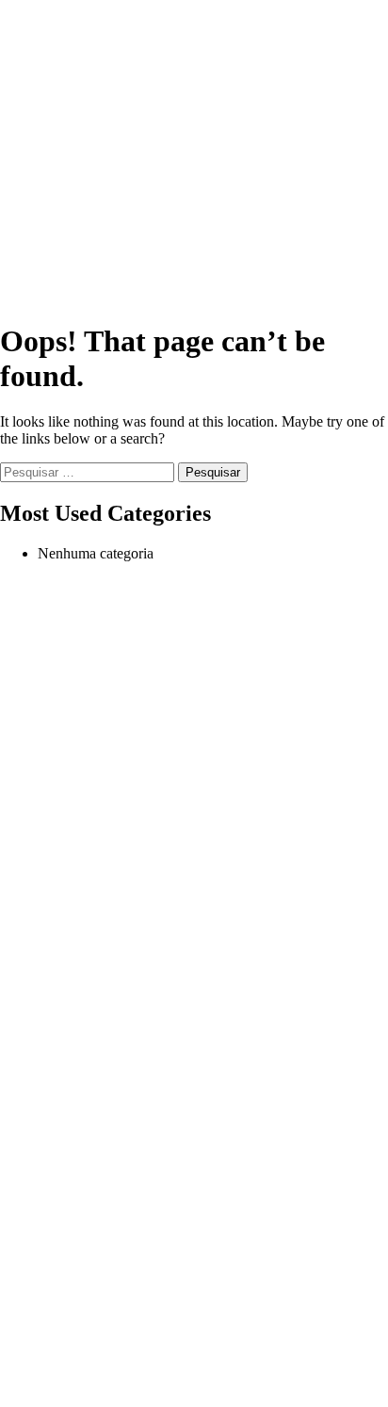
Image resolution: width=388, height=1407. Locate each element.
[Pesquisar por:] (89, 471)
